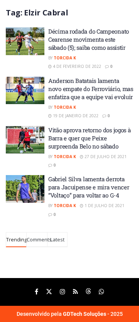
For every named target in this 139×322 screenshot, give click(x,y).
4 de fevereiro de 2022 (76, 66)
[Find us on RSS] (75, 291)
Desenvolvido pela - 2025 (70, 314)
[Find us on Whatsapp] (101, 291)
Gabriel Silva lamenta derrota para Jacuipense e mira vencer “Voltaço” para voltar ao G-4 (88, 187)
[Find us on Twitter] (49, 291)
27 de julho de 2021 (105, 156)
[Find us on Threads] (88, 291)
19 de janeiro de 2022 (75, 115)
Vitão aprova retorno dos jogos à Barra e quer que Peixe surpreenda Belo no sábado (89, 138)
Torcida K (65, 58)
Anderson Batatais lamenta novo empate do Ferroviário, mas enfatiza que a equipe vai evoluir (90, 89)
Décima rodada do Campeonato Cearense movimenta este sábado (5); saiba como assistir (88, 39)
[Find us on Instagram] (62, 291)
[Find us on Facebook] (36, 291)
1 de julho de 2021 (103, 205)
